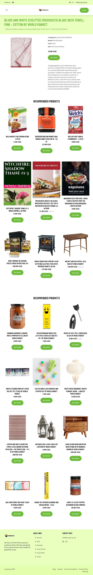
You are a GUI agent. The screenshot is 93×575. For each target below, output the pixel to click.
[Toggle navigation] (6, 10)
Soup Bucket (41, 549)
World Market (67, 37)
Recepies (40, 545)
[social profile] (13, 2)
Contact (59, 569)
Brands (39, 538)
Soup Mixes (41, 553)
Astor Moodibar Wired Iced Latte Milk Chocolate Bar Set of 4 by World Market (46, 335)
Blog (54, 569)
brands (59, 37)
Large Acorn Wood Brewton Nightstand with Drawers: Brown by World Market (75, 446)
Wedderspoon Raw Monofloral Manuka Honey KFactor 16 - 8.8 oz (46, 139)
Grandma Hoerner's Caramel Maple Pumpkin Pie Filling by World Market (17, 335)
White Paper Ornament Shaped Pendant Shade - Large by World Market (75, 391)
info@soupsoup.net (81, 2)
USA (73, 2)
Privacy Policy (83, 569)
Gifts (38, 541)
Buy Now (53, 58)
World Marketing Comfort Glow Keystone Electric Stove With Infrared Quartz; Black (46, 263)
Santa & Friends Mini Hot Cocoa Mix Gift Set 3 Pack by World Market (17, 391)
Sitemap (85, 572)
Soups (39, 557)
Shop (84, 10)
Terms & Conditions (70, 569)
